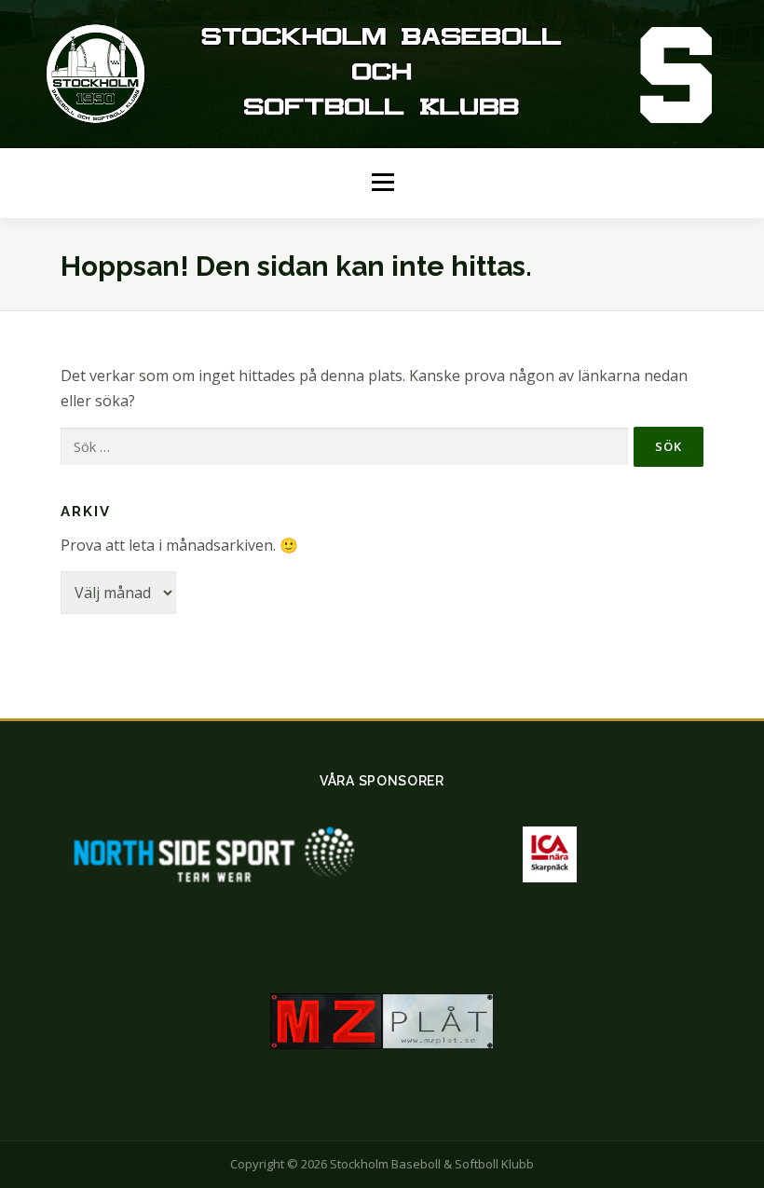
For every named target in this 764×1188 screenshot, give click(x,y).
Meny (382, 182)
